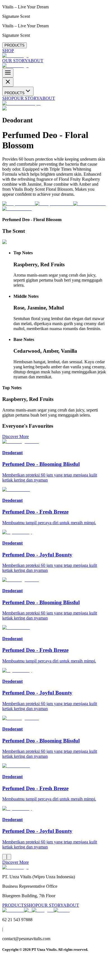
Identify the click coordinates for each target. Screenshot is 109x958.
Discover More (15, 436)
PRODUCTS (14, 45)
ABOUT (35, 60)
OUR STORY (14, 60)
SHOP (8, 50)
